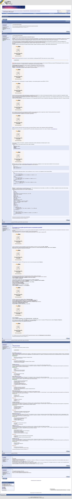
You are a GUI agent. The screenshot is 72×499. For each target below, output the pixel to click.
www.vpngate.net (19, 67)
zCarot (43, 497)
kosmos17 (5, 24)
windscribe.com (18, 413)
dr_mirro (12, 340)
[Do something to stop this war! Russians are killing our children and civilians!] (2, 2)
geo (18, 340)
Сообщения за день (51, 13)
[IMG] (2, 488)
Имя (57, 10)
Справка (7, 13)
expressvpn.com (19, 376)
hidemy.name (17, 425)
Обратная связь (63, 494)
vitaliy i (24, 340)
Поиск (66, 13)
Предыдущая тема (33, 480)
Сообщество (20, 13)
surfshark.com (17, 402)
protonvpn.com (18, 390)
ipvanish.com (17, 438)
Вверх (70, 494)
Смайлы (3, 487)
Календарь (35, 13)
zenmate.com (17, 364)
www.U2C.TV (67, 494)
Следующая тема (38, 480)
